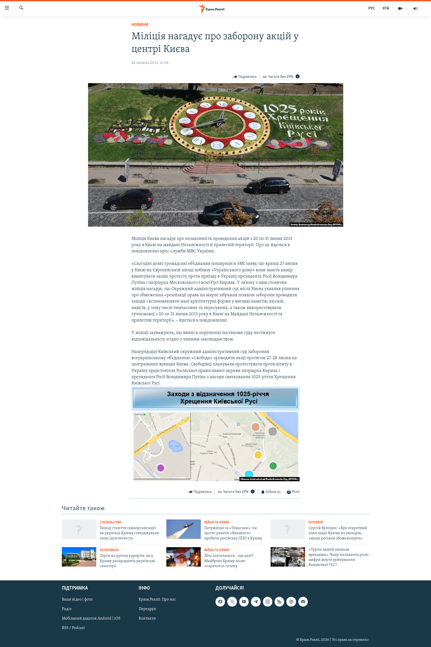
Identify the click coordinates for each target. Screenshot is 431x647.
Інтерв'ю (316, 522)
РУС (371, 8)
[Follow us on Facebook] (220, 601)
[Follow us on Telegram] (255, 601)
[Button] (245, 77)
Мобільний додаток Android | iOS (91, 619)
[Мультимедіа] (400, 8)
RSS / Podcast (73, 628)
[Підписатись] (303, 601)
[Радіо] (415, 8)
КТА (386, 8)
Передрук (147, 609)
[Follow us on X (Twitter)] (232, 601)
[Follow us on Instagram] (267, 601)
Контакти (147, 619)
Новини (139, 25)
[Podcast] (291, 601)
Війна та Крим (216, 522)
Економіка (109, 550)
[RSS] (279, 601)
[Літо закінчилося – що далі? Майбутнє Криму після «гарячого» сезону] (183, 557)
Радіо (67, 609)
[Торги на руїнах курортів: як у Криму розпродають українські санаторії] (79, 557)
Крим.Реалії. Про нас (157, 600)
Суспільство (110, 522)
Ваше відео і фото (77, 600)
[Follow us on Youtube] (244, 601)
